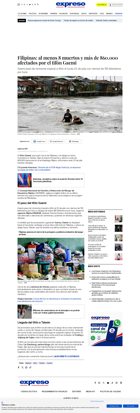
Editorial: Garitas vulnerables (106, 20)
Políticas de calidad (110, 391)
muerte (49, 363)
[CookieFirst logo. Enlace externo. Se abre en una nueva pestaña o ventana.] (2, 403)
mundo (109, 13)
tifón (35, 363)
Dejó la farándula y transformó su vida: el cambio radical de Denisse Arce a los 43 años (107, 300)
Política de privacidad (97, 401)
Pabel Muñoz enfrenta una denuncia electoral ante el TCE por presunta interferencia (104, 285)
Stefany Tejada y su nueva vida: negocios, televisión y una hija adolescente (98, 256)
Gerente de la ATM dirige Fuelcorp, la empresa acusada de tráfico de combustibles (49, 168)
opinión (53, 13)
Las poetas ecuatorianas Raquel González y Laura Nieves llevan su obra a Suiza (97, 219)
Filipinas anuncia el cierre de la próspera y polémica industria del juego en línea (51, 233)
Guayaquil (74, 13)
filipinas (28, 363)
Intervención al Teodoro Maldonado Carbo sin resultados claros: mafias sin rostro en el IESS (97, 238)
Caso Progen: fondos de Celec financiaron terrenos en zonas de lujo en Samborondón (106, 272)
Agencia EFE (23, 149)
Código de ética (29, 391)
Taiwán (42, 363)
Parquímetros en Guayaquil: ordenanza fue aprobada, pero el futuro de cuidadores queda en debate (106, 293)
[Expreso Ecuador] (34, 385)
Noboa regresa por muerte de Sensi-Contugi (44, 20)
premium (118, 13)
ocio (102, 13)
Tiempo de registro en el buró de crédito (78, 20)
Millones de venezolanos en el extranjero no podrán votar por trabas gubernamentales (56, 311)
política (32, 13)
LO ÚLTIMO (22, 13)
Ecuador (63, 13)
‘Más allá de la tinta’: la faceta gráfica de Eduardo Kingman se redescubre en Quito (98, 228)
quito (84, 13)
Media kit (90, 391)
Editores (76, 391)
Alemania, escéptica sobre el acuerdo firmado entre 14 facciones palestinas (58, 180)
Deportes (93, 13)
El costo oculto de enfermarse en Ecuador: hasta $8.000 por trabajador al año (97, 247)
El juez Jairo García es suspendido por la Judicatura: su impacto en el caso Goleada (106, 278)
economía (43, 13)
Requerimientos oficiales (54, 391)
